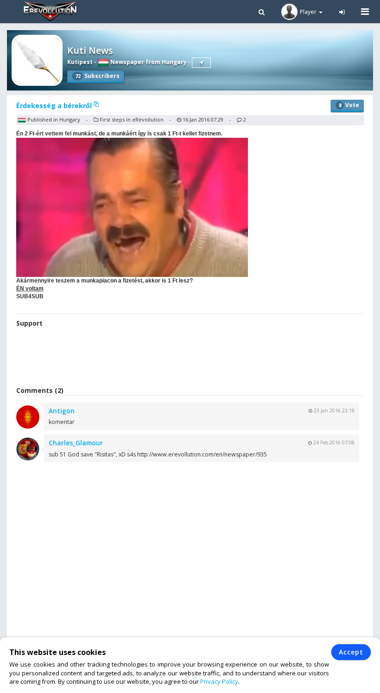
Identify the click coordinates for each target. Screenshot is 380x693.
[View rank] (201, 63)
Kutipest (80, 62)
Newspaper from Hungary (148, 62)
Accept (351, 652)
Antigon (62, 410)
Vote (349, 105)
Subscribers (97, 76)
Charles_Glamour (76, 442)
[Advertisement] (190, 358)
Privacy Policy (219, 681)
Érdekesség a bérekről (55, 105)
